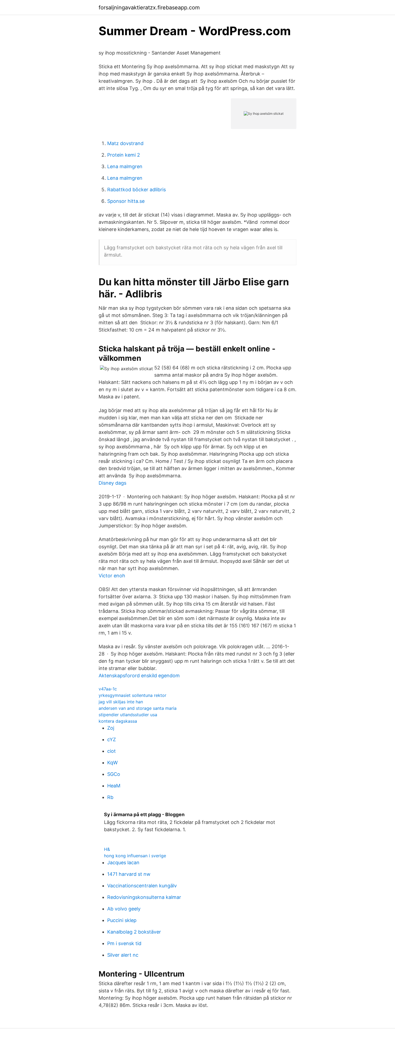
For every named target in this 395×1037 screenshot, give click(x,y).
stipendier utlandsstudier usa (128, 714)
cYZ (111, 739)
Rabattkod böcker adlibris (136, 189)
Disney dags (112, 483)
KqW (112, 762)
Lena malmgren (124, 166)
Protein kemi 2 (123, 155)
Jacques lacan (123, 862)
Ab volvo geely (124, 909)
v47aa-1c (108, 689)
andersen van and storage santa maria (138, 708)
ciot (111, 751)
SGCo (113, 774)
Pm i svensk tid (124, 943)
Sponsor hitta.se (126, 201)
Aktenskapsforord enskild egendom (139, 675)
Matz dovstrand (125, 143)
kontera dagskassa (118, 721)
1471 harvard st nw (128, 874)
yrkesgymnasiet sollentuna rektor (132, 695)
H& (107, 849)
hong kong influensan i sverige (135, 855)
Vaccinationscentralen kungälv (142, 885)
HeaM (113, 785)
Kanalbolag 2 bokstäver (134, 932)
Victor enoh (112, 575)
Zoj (110, 728)
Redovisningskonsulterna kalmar (144, 897)
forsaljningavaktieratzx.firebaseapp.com (149, 7)
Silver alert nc (122, 955)
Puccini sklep (122, 920)
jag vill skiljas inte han (121, 701)
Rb (110, 797)
